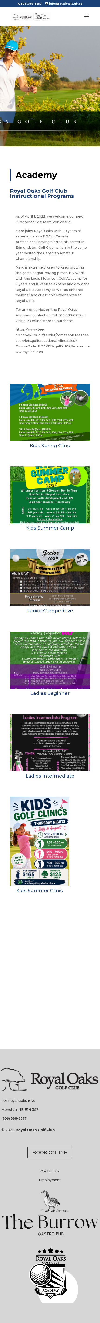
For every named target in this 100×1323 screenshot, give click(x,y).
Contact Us (49, 1171)
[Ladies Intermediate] (50, 770)
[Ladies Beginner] (50, 687)
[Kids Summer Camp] (50, 522)
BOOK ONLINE (50, 1152)
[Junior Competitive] (50, 605)
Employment (50, 1180)
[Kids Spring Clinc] (50, 440)
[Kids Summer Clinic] (39, 885)
